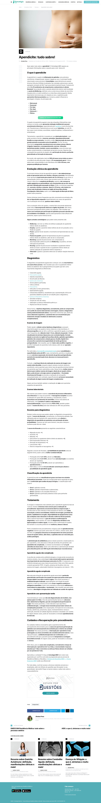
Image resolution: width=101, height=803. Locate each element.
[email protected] (72, 794)
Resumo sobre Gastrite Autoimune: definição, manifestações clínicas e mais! (22, 763)
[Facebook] (78, 800)
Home (20, 7)
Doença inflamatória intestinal (39, 296)
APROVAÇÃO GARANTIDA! (91, 2)
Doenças (37, 7)
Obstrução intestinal (36, 281)
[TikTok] (89, 800)
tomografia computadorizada (47, 351)
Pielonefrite (33, 287)
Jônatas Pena (24, 61)
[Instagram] (83, 800)
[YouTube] (85, 800)
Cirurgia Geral (35, 704)
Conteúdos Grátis (28, 7)
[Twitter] (80, 800)
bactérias (58, 126)
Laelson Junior (16, 770)
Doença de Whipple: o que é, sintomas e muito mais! (77, 762)
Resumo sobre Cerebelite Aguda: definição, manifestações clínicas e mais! (50, 763)
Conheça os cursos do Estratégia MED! (50, 117)
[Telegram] (87, 800)
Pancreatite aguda (35, 275)
